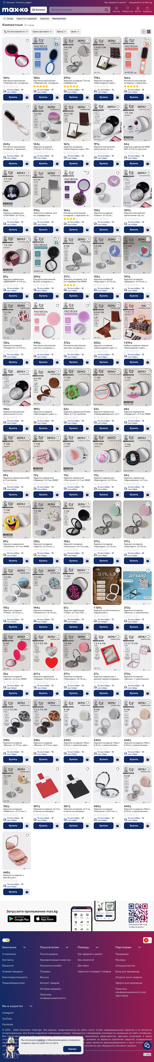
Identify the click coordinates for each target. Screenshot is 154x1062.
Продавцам (122, 954)
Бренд (60, 31)
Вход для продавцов (127, 971)
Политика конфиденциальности (53, 996)
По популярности (16, 31)
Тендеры (45, 971)
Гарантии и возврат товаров (94, 971)
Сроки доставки (41, 31)
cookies (41, 1040)
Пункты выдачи (49, 954)
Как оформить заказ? (115, 2)
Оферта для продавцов (129, 983)
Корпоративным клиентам (55, 959)
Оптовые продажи (50, 988)
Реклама (120, 959)
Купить (13, 97)
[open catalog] (33, 9)
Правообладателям (13, 983)
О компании (9, 954)
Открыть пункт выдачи (129, 977)
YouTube (7, 1018)
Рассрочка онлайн (51, 965)
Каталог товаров (49, 983)
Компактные (59, 18)
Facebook (7, 1024)
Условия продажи (12, 971)
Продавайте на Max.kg (140, 2)
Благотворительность (15, 977)
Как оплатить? (86, 959)
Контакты (7, 959)
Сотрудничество (125, 965)
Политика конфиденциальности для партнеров (131, 992)
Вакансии (8, 965)
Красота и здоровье (27, 18)
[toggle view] (143, 31)
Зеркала (44, 18)
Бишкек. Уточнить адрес (19, 3)
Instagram (8, 1012)
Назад (10, 18)
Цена (73, 31)
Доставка (83, 965)
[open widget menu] (147, 1045)
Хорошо (72, 1049)
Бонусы (44, 977)
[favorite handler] (27, 40)
